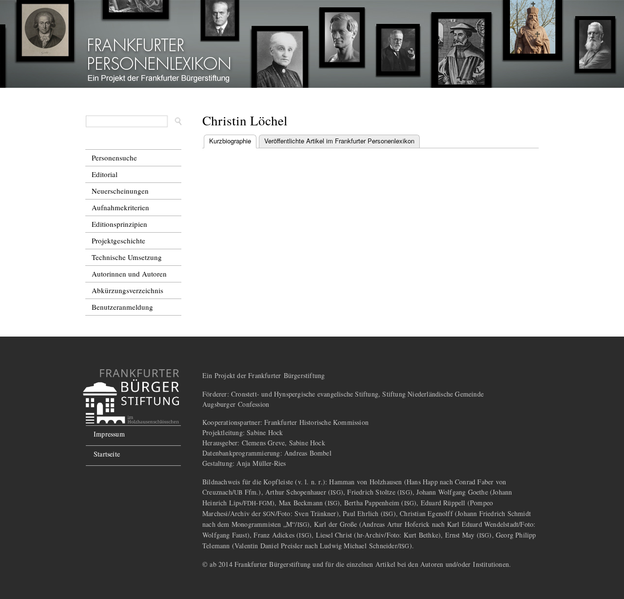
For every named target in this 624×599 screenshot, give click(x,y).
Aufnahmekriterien (120, 207)
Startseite (107, 454)
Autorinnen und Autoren (129, 274)
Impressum (109, 434)
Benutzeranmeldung (122, 307)
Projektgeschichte (118, 240)
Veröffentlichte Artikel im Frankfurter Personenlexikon (339, 140)
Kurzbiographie (232, 140)
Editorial (104, 174)
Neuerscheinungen (120, 191)
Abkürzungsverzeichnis (127, 290)
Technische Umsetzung (127, 257)
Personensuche (114, 157)
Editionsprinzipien (119, 224)
